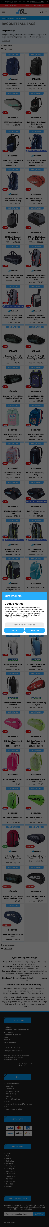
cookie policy (12, 611)
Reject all (14, 630)
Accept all (35, 630)
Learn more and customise (24, 625)
